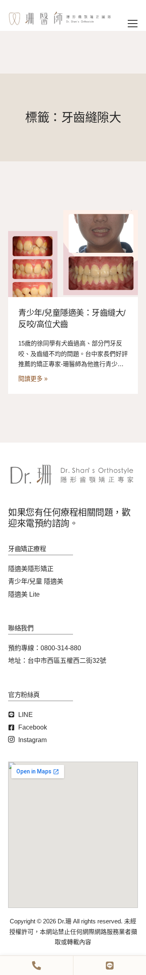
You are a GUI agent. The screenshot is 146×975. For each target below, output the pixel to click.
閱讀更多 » (32, 378)
